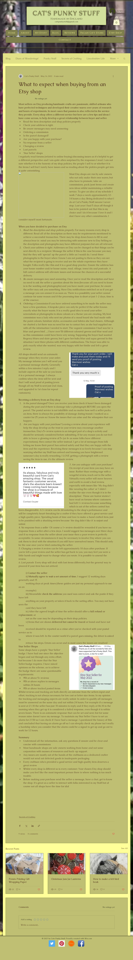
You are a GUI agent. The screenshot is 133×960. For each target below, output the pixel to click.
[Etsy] (71, 943)
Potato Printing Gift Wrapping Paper (19, 880)
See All (124, 848)
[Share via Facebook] (20, 826)
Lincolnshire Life (96, 58)
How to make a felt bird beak (106, 880)
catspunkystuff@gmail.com (66, 21)
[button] (116, 21)
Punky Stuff (50, 58)
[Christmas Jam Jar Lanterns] (66, 863)
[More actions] (113, 76)
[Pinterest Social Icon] (61, 943)
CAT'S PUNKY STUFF (66, 13)
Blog (8, 58)
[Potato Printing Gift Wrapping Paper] (24, 863)
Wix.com (88, 938)
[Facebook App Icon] (81, 943)
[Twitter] (52, 943)
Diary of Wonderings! (27, 58)
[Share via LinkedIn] (32, 826)
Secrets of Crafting (71, 58)
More (113, 58)
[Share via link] (39, 826)
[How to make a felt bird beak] (109, 863)
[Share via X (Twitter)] (26, 826)
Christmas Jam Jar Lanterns (66, 878)
